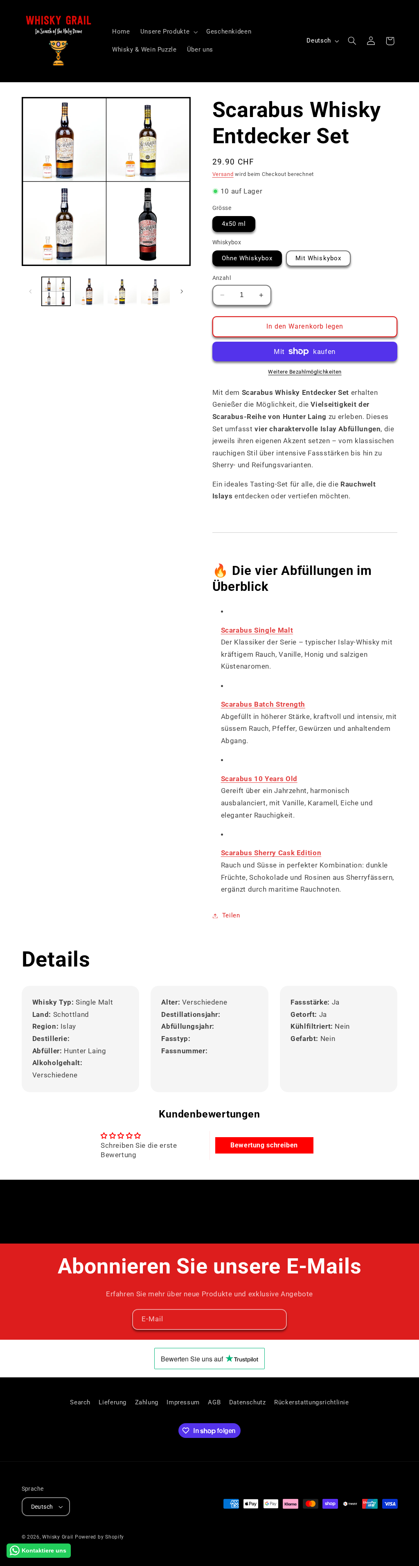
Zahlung (146, 1402)
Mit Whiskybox (318, 258)
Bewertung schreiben (264, 1145)
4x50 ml (234, 224)
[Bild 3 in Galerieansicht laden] (122, 291)
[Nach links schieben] (31, 291)
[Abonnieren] (276, 1319)
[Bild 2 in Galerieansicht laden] (89, 291)
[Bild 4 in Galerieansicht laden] (155, 291)
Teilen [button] (231, 915)
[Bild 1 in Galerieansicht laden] (56, 291)
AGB (214, 1402)
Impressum (183, 1402)
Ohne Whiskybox (247, 258)
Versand (223, 174)
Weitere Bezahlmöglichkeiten (304, 372)
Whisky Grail (57, 1537)
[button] (168, 32)
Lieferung (112, 1402)
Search (80, 1402)
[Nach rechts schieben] (182, 291)
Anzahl (221, 278)
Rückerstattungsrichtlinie (311, 1402)
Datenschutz (247, 1402)
